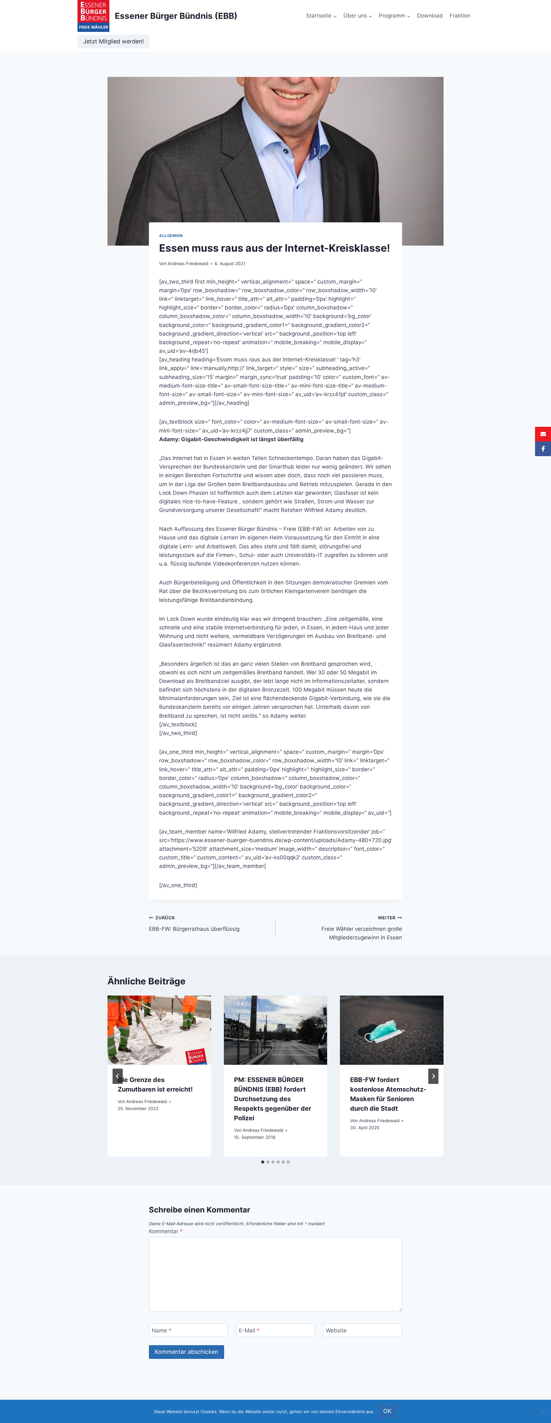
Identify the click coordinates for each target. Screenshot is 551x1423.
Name (162, 1330)
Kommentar (166, 1231)
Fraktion (460, 15)
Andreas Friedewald (188, 263)
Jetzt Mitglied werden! (113, 41)
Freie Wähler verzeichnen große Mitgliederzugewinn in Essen (361, 928)
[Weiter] (433, 1076)
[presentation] (159, 1030)
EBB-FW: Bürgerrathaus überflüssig (194, 923)
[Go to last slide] (118, 1076)
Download (430, 15)
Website (336, 1330)
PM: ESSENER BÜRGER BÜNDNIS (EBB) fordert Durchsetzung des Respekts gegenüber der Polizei (272, 1099)
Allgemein (171, 235)
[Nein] (543, 1411)
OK (387, 1411)
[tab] (262, 1162)
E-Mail (249, 1330)
